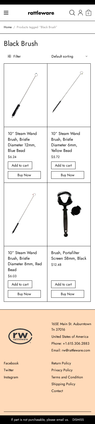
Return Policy (61, 363)
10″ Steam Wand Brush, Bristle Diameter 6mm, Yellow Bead (65, 142)
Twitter (9, 370)
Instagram (11, 377)
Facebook (11, 363)
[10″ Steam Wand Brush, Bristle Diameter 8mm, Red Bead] (25, 214)
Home (8, 27)
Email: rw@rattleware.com (70, 350)
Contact (57, 390)
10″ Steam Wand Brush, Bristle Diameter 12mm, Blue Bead (22, 142)
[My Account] (80, 12)
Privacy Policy (61, 370)
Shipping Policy (63, 383)
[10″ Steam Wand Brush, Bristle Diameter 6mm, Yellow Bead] (68, 95)
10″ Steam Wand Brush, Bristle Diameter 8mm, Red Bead (25, 261)
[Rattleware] (41, 13)
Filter (16, 56)
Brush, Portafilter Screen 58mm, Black (68, 255)
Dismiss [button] (78, 419)
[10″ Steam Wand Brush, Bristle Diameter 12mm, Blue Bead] (25, 95)
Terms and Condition (67, 377)
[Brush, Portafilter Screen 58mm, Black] (68, 214)
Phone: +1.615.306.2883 (70, 343)
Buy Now (24, 175)
